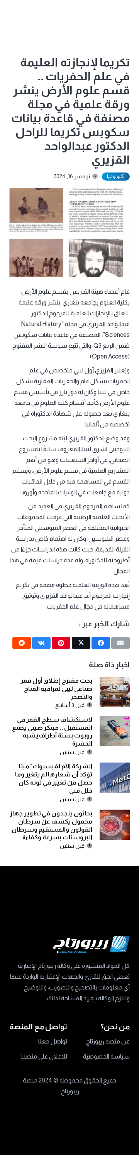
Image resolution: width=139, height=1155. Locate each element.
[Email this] (120, 643)
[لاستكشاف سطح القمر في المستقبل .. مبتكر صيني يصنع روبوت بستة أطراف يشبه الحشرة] (115, 721)
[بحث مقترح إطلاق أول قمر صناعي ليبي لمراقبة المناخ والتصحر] (115, 682)
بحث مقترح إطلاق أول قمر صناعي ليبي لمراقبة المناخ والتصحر (56, 688)
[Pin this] (61, 643)
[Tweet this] (81, 643)
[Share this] (101, 643)
